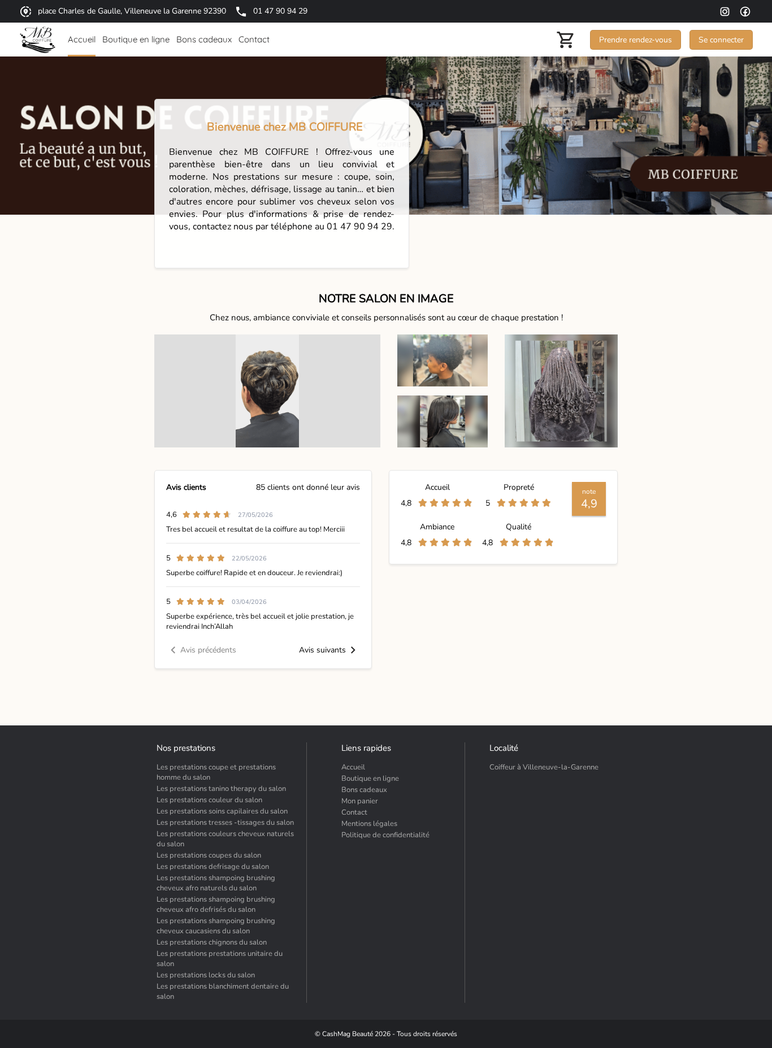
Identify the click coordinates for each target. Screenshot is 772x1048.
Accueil (353, 767)
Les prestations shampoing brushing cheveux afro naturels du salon (216, 883)
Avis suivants (322, 650)
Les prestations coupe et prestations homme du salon (216, 772)
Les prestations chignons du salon (212, 942)
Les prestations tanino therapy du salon (221, 789)
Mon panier (359, 801)
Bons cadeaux (364, 790)
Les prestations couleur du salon (209, 800)
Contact (354, 812)
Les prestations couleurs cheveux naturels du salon (225, 839)
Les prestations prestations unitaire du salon (220, 959)
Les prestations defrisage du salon (213, 867)
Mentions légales (369, 824)
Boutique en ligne (370, 778)
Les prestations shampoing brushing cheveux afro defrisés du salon (216, 904)
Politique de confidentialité (385, 835)
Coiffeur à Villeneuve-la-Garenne (543, 767)
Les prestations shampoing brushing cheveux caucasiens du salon (216, 926)
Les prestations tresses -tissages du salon (225, 822)
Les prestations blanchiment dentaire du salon (223, 991)
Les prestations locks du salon (206, 975)
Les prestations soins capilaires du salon (222, 811)
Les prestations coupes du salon (209, 855)
